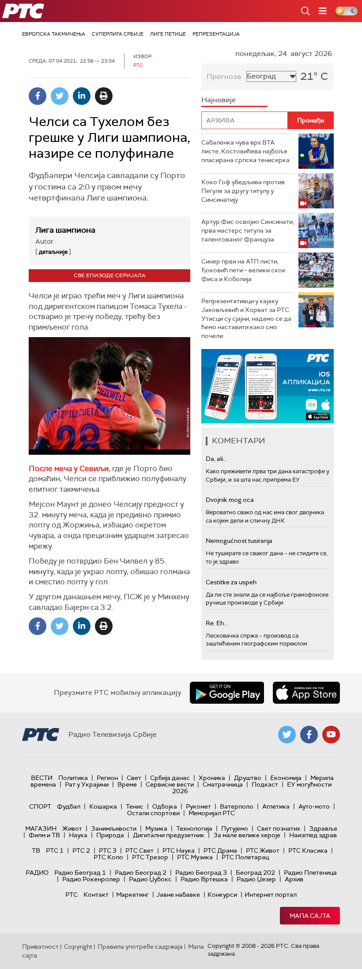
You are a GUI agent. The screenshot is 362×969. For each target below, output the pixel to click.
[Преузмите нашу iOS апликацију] (306, 693)
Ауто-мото (314, 806)
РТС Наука (178, 850)
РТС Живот (262, 850)
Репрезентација (216, 34)
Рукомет (198, 806)
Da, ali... (216, 459)
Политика (73, 778)
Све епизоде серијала (110, 275)
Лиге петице (168, 34)
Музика (156, 828)
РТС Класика (308, 850)
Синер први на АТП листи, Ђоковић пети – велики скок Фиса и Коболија (243, 269)
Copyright (78, 946)
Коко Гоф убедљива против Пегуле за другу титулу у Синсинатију (243, 190)
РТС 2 (81, 850)
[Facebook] (37, 96)
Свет (134, 778)
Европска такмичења (53, 34)
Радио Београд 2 (140, 872)
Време (127, 784)
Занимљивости (113, 828)
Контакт (96, 894)
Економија (286, 778)
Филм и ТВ (44, 835)
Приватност (40, 946)
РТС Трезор (150, 857)
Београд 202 (255, 872)
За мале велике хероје (246, 835)
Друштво (247, 778)
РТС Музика (195, 857)
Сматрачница (223, 784)
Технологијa (194, 828)
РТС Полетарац (245, 857)
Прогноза (224, 76)
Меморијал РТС (212, 813)
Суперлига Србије (117, 34)
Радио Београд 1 (80, 872)
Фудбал (68, 806)
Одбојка (164, 806)
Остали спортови (153, 813)
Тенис (134, 806)
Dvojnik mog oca (230, 500)
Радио (37, 872)
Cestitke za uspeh (231, 582)
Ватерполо (236, 806)
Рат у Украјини (87, 784)
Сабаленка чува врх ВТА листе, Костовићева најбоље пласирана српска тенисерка (245, 150)
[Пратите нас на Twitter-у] (287, 734)
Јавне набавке (178, 894)
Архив (294, 879)
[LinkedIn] (81, 96)
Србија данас (170, 778)
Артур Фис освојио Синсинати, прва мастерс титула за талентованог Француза (247, 230)
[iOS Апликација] (267, 386)
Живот (72, 828)
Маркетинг (132, 894)
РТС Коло (108, 857)
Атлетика (276, 806)
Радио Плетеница (310, 872)
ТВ (36, 850)
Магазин (41, 828)
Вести (42, 778)
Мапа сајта (310, 916)
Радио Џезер (256, 879)
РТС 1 (55, 850)
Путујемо (234, 828)
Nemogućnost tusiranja (239, 541)
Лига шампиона (65, 230)
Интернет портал (271, 894)
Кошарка (103, 806)
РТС (71, 894)
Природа (110, 835)
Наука (78, 835)
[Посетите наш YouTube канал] (331, 734)
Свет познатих (278, 828)
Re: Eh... (217, 623)
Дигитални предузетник (168, 835)
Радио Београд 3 (201, 872)
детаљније (53, 252)
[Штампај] (104, 96)
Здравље (323, 828)
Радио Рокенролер (91, 879)
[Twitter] (59, 96)
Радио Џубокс (150, 879)
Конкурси (222, 894)
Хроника (212, 778)
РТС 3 (108, 850)
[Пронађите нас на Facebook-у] (309, 734)
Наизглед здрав (313, 835)
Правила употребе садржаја (140, 946)
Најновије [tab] (218, 99)
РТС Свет (139, 850)
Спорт (40, 806)
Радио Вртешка (204, 879)
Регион (107, 778)
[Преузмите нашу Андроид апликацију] (227, 693)
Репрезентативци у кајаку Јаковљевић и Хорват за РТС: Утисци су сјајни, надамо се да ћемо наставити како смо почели (246, 318)
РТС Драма (220, 850)
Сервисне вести (170, 784)
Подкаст (265, 784)
